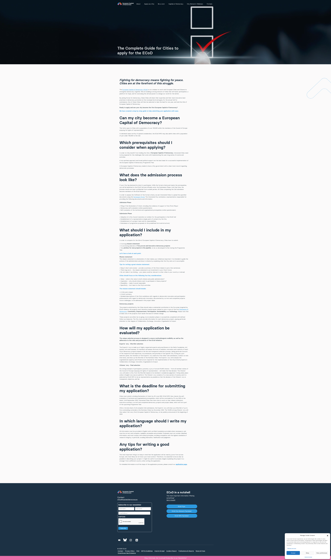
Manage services (291, 548)
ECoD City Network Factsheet (182, 511)
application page (181, 464)
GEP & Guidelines (147, 551)
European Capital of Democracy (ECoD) (135, 89)
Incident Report (171, 551)
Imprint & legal (308, 557)
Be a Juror (161, 4)
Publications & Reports (186, 551)
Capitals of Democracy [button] (176, 4)
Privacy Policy (130, 551)
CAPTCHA (121, 517)
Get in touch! (171, 500)
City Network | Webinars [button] (195, 4)
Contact (120, 551)
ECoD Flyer (182, 506)
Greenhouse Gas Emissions (127, 553)
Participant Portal (139, 197)
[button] (327, 535)
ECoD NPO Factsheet (182, 516)
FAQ (137, 551)
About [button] (138, 4)
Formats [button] (209, 4)
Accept (293, 553)
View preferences (321, 553)
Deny (307, 553)
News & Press (200, 551)
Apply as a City (149, 4)
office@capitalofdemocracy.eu (127, 499)
